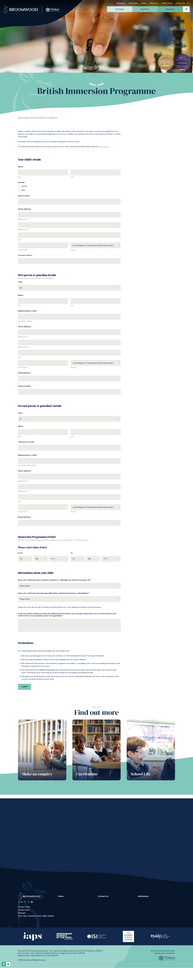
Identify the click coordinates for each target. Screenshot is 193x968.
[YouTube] (32, 902)
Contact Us (180, 3)
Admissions (120, 3)
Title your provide (26, 442)
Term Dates (133, 3)
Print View (22, 916)
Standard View (34, 916)
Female (24, 186)
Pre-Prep (119, 9)
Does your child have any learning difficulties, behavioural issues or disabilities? (54, 593)
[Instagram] (25, 902)
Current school (25, 255)
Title (20, 282)
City (19, 240)
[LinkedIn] (22, 902)
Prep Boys (145, 9)
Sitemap (21, 913)
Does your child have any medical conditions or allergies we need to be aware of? (55, 580)
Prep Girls (170, 9)
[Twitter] (28, 902)
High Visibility (48, 916)
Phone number (25, 386)
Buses (143, 3)
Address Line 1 (23, 219)
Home (60, 896)
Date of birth (24, 196)
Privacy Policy (24, 907)
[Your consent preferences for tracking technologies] (8, 964)
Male (23, 190)
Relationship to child (28, 311)
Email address (25, 373)
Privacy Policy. (103, 146)
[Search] (188, 3)
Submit (24, 687)
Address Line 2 (23, 229)
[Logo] (31, 6)
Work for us (154, 3)
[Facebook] (19, 902)
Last (72, 177)
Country (73, 250)
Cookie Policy (24, 910)
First (19, 177)
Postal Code (22, 250)
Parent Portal (167, 3)
